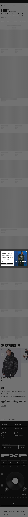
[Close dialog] (26, 251)
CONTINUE (7, 263)
